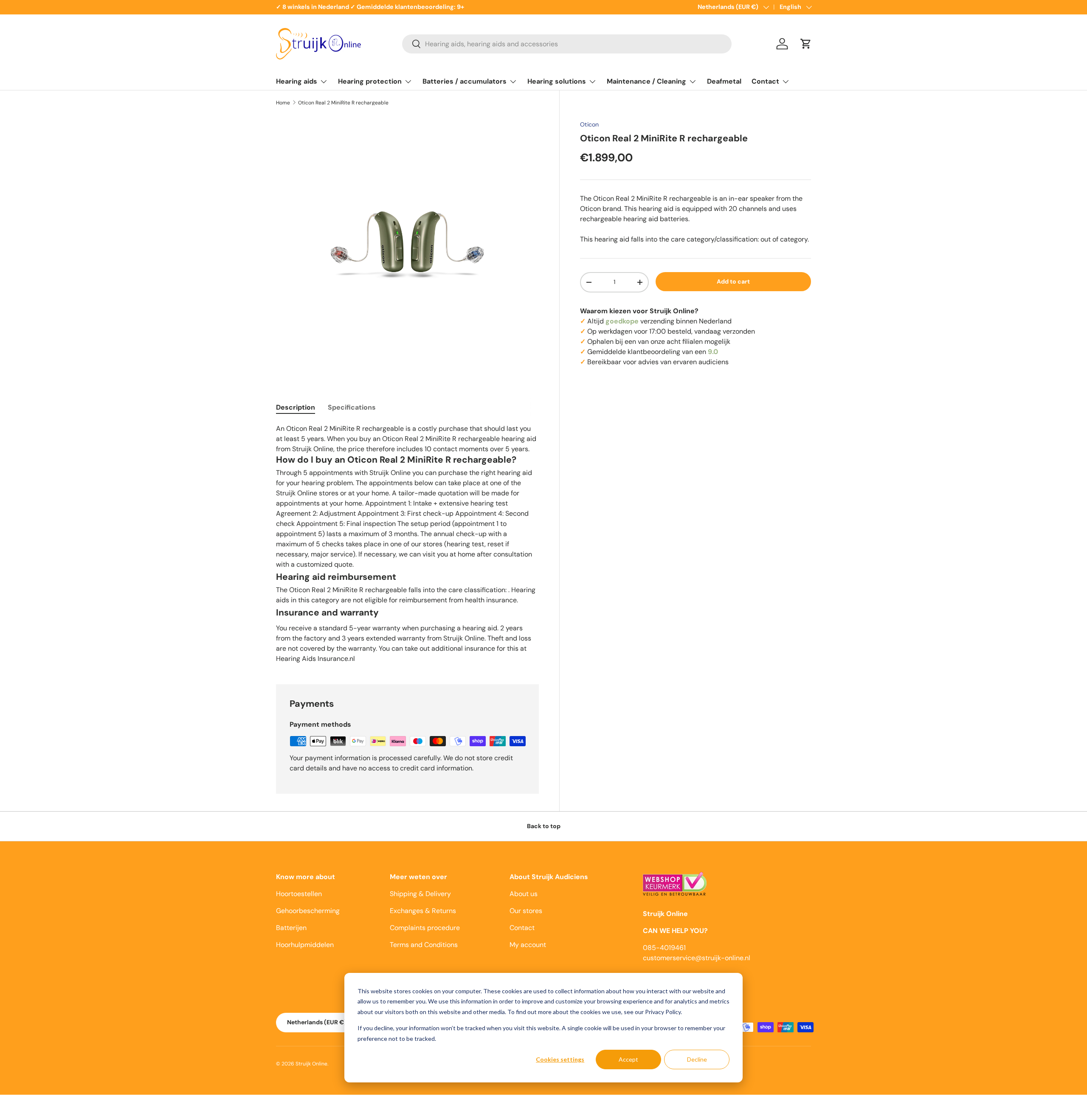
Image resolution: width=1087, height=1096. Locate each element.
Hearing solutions (556, 81)
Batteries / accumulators (464, 81)
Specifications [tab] (352, 407)
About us (524, 893)
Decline (697, 1059)
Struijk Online (311, 1063)
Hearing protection (370, 81)
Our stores (526, 910)
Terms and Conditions (424, 944)
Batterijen (291, 927)
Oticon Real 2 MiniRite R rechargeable (343, 102)
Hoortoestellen (299, 893)
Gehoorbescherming (308, 910)
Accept (628, 1059)
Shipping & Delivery (420, 893)
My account (528, 944)
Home (283, 102)
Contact (765, 81)
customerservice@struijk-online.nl (696, 957)
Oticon (589, 124)
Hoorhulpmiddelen (305, 944)
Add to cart (733, 281)
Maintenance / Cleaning (646, 81)
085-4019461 (664, 947)
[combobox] (567, 43)
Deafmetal (724, 81)
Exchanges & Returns (423, 910)
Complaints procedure (425, 927)
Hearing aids (296, 81)
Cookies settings (560, 1059)
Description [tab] (295, 407)
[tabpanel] (407, 543)
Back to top (543, 826)
